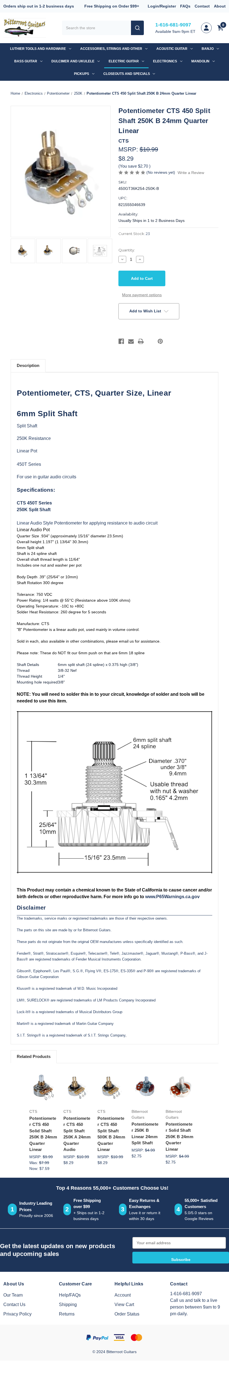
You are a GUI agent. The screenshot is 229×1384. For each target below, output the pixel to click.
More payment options (142, 295)
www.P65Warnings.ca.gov (172, 896)
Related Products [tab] (34, 1056)
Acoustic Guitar (171, 49)
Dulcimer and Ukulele (72, 61)
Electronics (165, 61)
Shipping (68, 1304)
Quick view (45, 1075)
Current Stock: (134, 233)
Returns (67, 1314)
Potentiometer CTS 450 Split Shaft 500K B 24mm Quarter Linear (111, 1134)
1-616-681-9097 (173, 25)
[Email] (131, 341)
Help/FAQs (70, 1295)
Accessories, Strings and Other (111, 49)
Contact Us (14, 1304)
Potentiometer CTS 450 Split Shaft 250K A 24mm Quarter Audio (76, 1134)
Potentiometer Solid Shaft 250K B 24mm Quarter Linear (179, 1137)
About (220, 6)
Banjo (208, 49)
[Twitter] (150, 341)
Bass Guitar (25, 61)
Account (123, 1295)
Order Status (127, 1314)
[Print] (141, 341)
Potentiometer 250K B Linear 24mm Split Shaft (145, 1133)
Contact (202, 6)
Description (28, 365)
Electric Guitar (124, 61)
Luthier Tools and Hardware (38, 49)
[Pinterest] (160, 341)
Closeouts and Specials (126, 74)
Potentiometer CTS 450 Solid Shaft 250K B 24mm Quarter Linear (43, 1134)
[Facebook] (121, 341)
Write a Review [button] (191, 172)
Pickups (81, 74)
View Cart (124, 1304)
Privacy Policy (17, 1314)
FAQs (185, 6)
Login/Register (162, 6)
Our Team (13, 1295)
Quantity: (126, 250)
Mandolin (200, 61)
